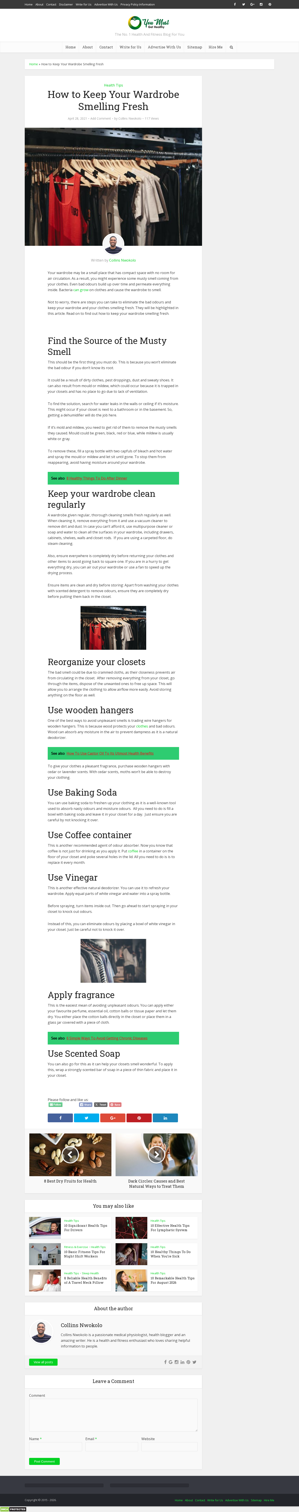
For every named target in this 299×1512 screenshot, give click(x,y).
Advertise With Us (106, 4)
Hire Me (216, 47)
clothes (142, 726)
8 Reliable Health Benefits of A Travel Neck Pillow (85, 1280)
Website (148, 1438)
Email (91, 1438)
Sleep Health (90, 1273)
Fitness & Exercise (76, 1247)
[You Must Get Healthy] (149, 21)
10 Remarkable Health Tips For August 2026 (173, 1280)
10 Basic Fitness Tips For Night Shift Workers (84, 1254)
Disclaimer (66, 4)
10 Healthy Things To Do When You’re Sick (171, 1254)
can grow (80, 289)
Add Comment (100, 118)
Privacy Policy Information (138, 4)
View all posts (43, 1362)
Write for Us (83, 4)
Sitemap (194, 47)
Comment (37, 1395)
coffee (133, 851)
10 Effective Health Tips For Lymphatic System (170, 1227)
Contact (51, 4)
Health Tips (113, 85)
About (39, 4)
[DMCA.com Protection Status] (13, 1509)
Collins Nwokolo (129, 118)
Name (35, 1438)
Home (29, 4)
